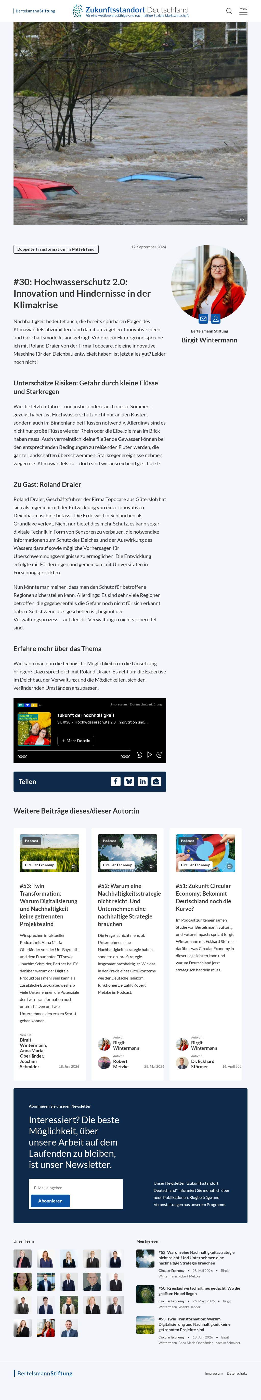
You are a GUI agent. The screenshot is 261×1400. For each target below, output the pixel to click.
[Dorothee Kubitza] (23, 1282)
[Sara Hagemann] (115, 1259)
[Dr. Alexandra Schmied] (92, 1305)
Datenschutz (237, 1373)
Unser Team (24, 1241)
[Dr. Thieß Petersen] (115, 1282)
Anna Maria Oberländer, (32, 1053)
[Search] (229, 11)
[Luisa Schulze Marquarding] (23, 1328)
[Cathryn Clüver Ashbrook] (23, 1259)
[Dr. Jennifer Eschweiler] (46, 1259)
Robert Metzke (121, 1063)
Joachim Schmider (29, 1063)
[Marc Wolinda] (69, 1328)
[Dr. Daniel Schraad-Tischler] (115, 1305)
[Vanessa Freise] (69, 1259)
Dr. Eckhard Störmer (202, 1063)
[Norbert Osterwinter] (92, 1282)
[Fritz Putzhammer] (46, 1305)
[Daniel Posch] (23, 1305)
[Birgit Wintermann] (46, 1328)
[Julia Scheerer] (69, 1305)
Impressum (214, 1373)
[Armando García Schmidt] (92, 1259)
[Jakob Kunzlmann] (46, 1282)
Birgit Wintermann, (33, 1042)
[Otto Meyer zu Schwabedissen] (69, 1282)
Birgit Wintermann (209, 340)
